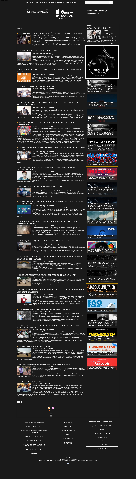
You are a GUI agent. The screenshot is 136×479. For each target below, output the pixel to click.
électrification (79, 60)
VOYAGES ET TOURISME (34, 445)
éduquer (67, 250)
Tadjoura (19, 304)
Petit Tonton (79, 394)
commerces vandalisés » (67, 135)
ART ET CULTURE (34, 426)
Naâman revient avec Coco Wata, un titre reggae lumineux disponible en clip (101, 222)
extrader (52, 356)
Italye (70, 301)
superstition (49, 64)
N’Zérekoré (32, 141)
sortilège (42, 64)
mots (78, 319)
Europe (68, 422)
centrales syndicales (64, 337)
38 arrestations (46, 135)
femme (72, 43)
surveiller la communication (24, 359)
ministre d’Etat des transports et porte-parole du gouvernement (52, 139)
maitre (51, 252)
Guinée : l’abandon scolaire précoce (37, 87)
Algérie (35, 301)
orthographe (36, 320)
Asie (68, 435)
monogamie (59, 268)
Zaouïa (25, 304)
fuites (80, 213)
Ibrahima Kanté (70, 114)
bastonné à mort (52, 179)
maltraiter (56, 252)
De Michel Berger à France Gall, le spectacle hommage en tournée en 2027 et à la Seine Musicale (102, 251)
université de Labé (29, 181)
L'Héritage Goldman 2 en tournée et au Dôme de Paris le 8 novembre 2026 (101, 178)
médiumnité (43, 63)
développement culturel (68, 374)
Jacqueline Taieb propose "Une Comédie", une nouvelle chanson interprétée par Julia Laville (101, 294)
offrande (66, 63)
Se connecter (102, 448)
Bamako (45, 301)
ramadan (49, 285)
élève (77, 96)
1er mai (35, 337)
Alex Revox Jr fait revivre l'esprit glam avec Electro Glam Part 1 (101, 163)
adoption (35, 196)
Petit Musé (72, 394)
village (34, 395)
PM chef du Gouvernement (69, 141)
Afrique (35, 250)
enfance (82, 96)
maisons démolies (49, 234)
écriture (44, 319)
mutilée (61, 63)
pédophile (78, 80)
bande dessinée (48, 391)
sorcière (37, 64)
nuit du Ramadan (22, 117)
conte (71, 391)
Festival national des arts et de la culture (55, 392)
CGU (102, 429)
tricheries (19, 216)
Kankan (60, 116)
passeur (57, 303)
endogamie (57, 43)
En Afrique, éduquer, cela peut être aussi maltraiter (46, 241)
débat (24, 138)
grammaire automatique (53, 319)
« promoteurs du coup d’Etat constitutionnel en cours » (47, 134)
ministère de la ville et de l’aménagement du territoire (69, 234)
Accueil (19, 25)
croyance (67, 60)
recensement (47, 160)
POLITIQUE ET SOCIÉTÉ (34, 422)
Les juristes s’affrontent (28, 139)
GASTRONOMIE (34, 441)
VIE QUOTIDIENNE (34, 449)
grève (74, 159)
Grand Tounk (58, 375)
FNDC (29, 138)
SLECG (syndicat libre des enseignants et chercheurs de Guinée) (56, 340)
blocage (64, 213)
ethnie (67, 43)
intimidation (45, 252)
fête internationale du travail (55, 339)
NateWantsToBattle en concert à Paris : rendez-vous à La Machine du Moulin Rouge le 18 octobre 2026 (101, 338)
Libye (78, 301)
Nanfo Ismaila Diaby (76, 116)
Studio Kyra (28, 395)
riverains (19, 235)
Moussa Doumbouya (59, 394)
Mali (82, 301)
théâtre (30, 376)
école (66, 96)
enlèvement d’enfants (38, 62)
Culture (59, 374)
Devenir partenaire (55, 2)
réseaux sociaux (73, 214)
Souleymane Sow (78, 357)
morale (50, 394)
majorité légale (57, 44)
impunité (66, 80)
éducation (72, 96)
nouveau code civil (68, 268)
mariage (64, 44)
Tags (24, 25)
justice (68, 180)
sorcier (32, 64)
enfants (73, 250)
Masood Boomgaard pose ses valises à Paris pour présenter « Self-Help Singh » (101, 368)
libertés (70, 356)
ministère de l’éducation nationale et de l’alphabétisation (53, 214)
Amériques (68, 439)
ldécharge (40, 234)
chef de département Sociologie (66, 179)
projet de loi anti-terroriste (65, 357)
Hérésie (63, 114)
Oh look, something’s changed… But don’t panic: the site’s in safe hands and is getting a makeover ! (98, 12)
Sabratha (77, 303)
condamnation (42, 80)
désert (56, 301)
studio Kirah (24, 376)
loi (51, 44)
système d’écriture (48, 117)
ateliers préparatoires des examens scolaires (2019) (47, 213)
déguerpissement (58, 233)
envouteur (53, 62)
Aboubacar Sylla (55, 135)
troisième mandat (67, 142)
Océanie (68, 443)
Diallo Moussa (51, 114)
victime (69, 81)
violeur (77, 81)
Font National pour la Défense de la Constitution (45, 138)
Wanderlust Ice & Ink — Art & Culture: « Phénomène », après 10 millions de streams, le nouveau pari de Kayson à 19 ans (101, 118)
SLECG (54, 160)
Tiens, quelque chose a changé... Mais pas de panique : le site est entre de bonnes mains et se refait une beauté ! (38, 11)
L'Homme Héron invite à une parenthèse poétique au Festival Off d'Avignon (101, 353)
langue (65, 116)
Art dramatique (46, 374)
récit (18, 395)
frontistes (71, 138)
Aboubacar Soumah (38, 159)
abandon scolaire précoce (40, 96)
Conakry (45, 60)
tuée (54, 64)
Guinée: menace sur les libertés (35, 347)
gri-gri (79, 62)
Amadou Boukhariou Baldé (40, 179)
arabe (44, 114)
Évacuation (67, 233)
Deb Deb (51, 301)
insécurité (72, 80)
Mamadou (35, 303)
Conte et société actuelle (32, 382)
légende (38, 394)
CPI (22, 137)
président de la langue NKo (35, 117)
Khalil (74, 301)
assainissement (49, 159)
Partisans (58, 141)
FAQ (102, 441)
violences (75, 142)
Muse (67, 394)
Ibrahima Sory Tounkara (74, 375)
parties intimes (74, 63)
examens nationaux (67, 159)
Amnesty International (43, 356)
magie (37, 63)
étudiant (43, 180)
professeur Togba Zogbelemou (33, 142)
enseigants (79, 250)
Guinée (47, 44)
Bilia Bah (53, 374)
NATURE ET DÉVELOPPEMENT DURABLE (34, 431)
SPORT (34, 453)
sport (58, 285)
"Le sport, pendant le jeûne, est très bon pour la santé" (47, 275)
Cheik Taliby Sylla (37, 60)
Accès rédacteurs (69, 2)
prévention (68, 252)
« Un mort (65, 134)
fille (76, 43)
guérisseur (20, 63)
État (53, 375)
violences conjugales (38, 46)
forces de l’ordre (63, 138)
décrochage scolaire (58, 96)
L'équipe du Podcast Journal (102, 426)
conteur (76, 391)
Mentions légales (102, 433)
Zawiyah (30, 304)
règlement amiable (50, 81)
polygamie (38, 270)
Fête (46, 339)
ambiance (40, 391)
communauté (43, 43)
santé (54, 285)
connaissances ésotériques (56, 60)
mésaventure (50, 303)
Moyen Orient (68, 430)
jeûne (44, 285)
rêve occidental (70, 303)
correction (51, 250)
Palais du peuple (21, 340)
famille (34, 252)
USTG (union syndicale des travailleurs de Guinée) (37, 341)
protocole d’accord (38, 160)
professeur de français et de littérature (50, 320)
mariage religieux (27, 46)
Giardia (61, 301)
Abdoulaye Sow (42, 337)
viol (73, 81)
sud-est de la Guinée (55, 142)
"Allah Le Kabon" (37, 114)
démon (72, 60)
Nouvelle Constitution (42, 141)
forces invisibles (72, 62)
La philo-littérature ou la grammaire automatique (44, 309)
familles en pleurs (76, 233)
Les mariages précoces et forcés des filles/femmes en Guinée (51, 33)
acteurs (35, 374)
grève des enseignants (70, 339)
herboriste (31, 63)
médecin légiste (75, 180)
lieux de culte (76, 356)
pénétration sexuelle (38, 81)
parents (47, 97)
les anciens (44, 394)
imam (76, 114)
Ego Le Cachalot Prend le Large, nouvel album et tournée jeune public (101, 309)
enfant (63, 43)
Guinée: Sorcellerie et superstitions (38, 51)
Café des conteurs (59, 391)
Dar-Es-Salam (49, 233)
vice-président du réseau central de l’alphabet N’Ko (68, 117)
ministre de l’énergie (52, 63)
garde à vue (59, 356)
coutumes (35, 268)
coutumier (50, 43)
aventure (40, 301)
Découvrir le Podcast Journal (37, 2)
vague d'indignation (61, 81)
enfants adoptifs (42, 196)
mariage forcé (71, 44)
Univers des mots (38, 376)
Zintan (35, 304)
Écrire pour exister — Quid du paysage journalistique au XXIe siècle (100, 28)
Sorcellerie (26, 64)
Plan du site (102, 437)
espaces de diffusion (45, 375)
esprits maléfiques (62, 62)
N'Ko (69, 116)
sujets (80, 214)
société (22, 395)
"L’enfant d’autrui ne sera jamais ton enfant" (41, 187)
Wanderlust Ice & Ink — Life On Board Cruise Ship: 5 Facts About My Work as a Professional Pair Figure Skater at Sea (101, 134)
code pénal (36, 43)
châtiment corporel (43, 250)
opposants (52, 141)
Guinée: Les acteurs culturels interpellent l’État (44, 364)
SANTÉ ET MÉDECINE (34, 437)
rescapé (63, 303)
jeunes (33, 394)
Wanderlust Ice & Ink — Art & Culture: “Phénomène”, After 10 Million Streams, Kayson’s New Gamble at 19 (101, 104)
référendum (46, 142)
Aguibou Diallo (37, 319)
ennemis (47, 62)
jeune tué (63, 180)
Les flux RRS (102, 444)
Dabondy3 (41, 233)
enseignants (36, 97)
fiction (68, 392)
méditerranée (42, 303)
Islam (45, 268)
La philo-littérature (71, 319)
